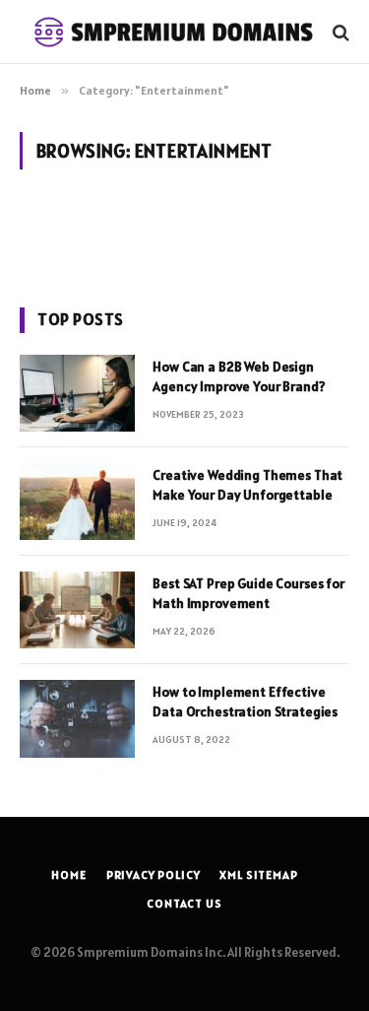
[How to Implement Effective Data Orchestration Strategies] (77, 718)
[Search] (339, 32)
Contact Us (184, 903)
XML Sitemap (258, 874)
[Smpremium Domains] (174, 32)
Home (68, 874)
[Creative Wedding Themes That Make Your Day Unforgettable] (77, 501)
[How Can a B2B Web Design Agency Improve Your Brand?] (77, 393)
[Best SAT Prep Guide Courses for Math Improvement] (77, 610)
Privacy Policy (153, 874)
